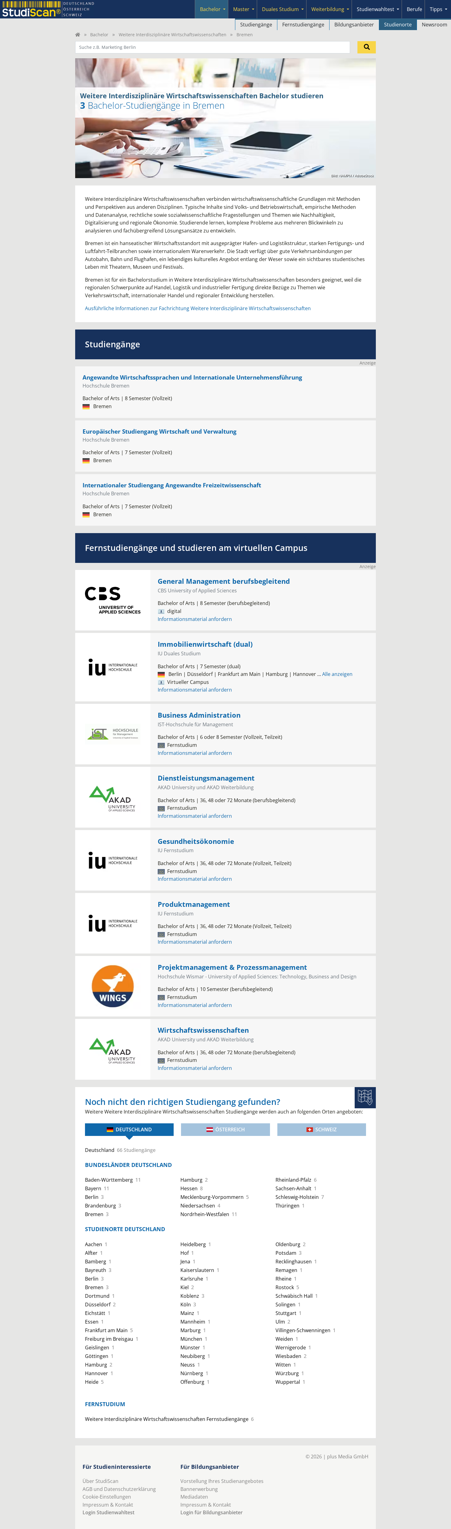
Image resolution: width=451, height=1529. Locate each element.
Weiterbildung (327, 9)
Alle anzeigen (335, 674)
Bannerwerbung (199, 1489)
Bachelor (210, 9)
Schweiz (326, 1129)
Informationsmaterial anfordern (195, 619)
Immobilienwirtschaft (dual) (205, 644)
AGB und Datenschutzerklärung (119, 1489)
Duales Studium (280, 9)
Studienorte (398, 24)
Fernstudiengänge (303, 24)
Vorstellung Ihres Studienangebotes (222, 1481)
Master (241, 9)
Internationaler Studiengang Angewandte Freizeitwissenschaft (172, 485)
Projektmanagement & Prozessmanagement (232, 967)
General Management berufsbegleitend (224, 581)
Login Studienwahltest (108, 1512)
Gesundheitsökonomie (196, 841)
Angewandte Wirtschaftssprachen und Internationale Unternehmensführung (192, 377)
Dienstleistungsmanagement (206, 778)
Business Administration (199, 715)
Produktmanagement (194, 904)
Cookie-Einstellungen (107, 1496)
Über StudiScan (100, 1481)
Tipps (436, 9)
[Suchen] (366, 47)
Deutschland (134, 1129)
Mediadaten (194, 1496)
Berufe (414, 9)
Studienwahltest (375, 9)
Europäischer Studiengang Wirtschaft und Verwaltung (160, 431)
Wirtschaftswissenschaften (203, 1030)
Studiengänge (256, 24)
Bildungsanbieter (354, 24)
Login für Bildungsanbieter (211, 1512)
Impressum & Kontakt (108, 1504)
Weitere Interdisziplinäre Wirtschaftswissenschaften (172, 34)
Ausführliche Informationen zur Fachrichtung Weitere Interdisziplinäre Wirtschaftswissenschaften (198, 308)
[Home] (77, 34)
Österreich (230, 1129)
